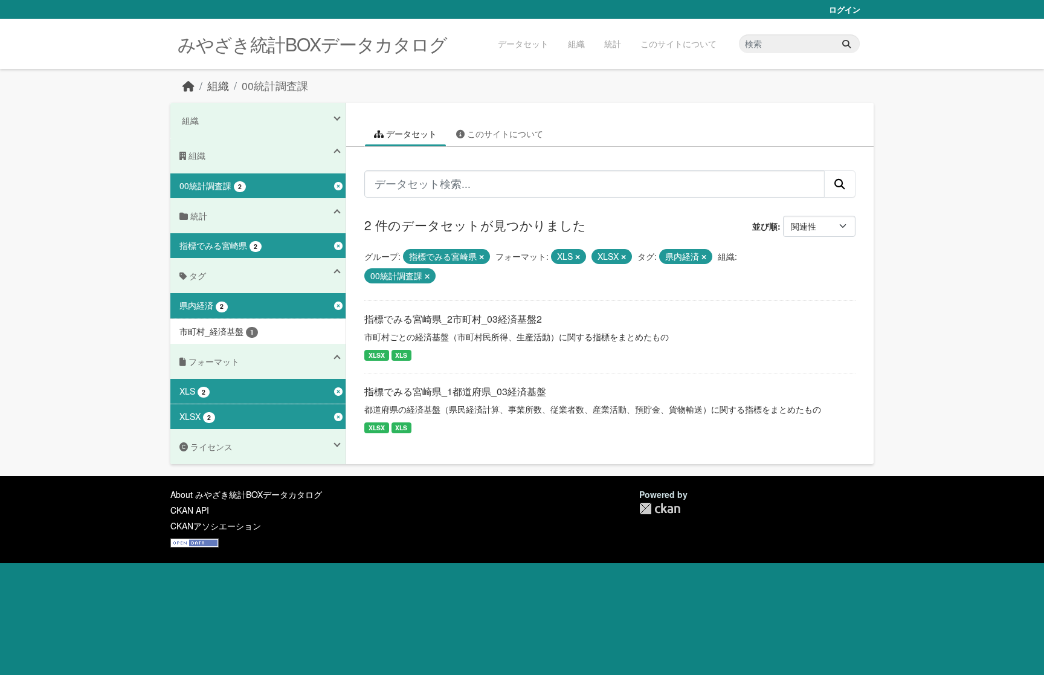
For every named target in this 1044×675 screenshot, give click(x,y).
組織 (576, 43)
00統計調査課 (275, 85)
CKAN (659, 508)
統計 (612, 43)
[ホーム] (188, 85)
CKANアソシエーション (215, 526)
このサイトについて (678, 43)
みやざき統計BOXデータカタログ (312, 44)
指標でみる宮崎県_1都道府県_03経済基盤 (455, 391)
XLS (401, 355)
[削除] (481, 257)
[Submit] (846, 43)
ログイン (844, 9)
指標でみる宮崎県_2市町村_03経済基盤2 (453, 319)
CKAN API (189, 510)
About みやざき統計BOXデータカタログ (246, 494)
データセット (523, 43)
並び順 (765, 226)
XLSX (377, 355)
